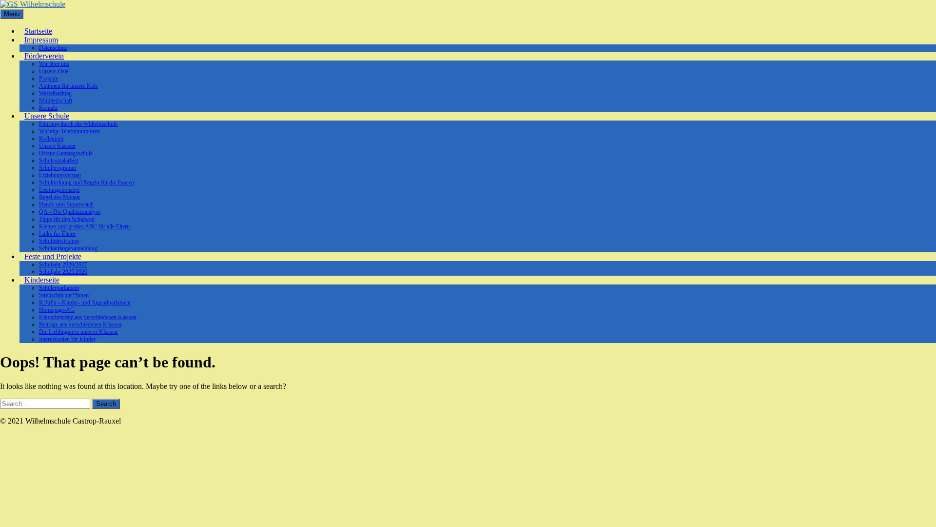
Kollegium (51, 138)
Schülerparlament (59, 287)
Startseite (38, 31)
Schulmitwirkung (59, 241)
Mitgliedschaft (55, 100)
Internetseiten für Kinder (67, 339)
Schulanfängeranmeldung (68, 248)
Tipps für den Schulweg (67, 219)
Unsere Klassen (57, 145)
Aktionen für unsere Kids (68, 85)
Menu (12, 14)
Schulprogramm (57, 167)
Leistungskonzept (59, 189)
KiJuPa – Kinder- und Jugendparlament (85, 302)
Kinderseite (41, 280)
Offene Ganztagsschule (66, 153)
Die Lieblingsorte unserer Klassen (78, 331)
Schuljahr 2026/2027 (63, 264)
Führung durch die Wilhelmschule (78, 124)
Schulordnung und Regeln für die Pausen (86, 182)
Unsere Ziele (53, 71)
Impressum (41, 40)
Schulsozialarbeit (58, 160)
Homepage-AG (57, 309)
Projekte (48, 78)
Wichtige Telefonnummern (69, 131)
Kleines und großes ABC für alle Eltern (84, 226)
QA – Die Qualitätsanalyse (69, 211)
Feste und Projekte (52, 256)
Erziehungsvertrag (60, 175)
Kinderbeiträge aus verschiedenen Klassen (87, 317)
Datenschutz (53, 47)
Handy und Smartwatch (66, 204)
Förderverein (44, 56)
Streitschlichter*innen (64, 295)
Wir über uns (54, 64)
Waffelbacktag (55, 93)
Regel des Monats (59, 197)
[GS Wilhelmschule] (32, 4)
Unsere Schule (46, 116)
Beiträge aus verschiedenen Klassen (80, 324)
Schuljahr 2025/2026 (63, 271)
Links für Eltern (57, 233)
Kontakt (48, 107)
